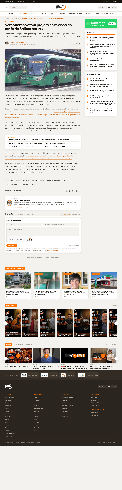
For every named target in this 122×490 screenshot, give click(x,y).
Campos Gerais (106, 1)
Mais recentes (65, 214)
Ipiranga (36, 419)
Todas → (114, 305)
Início (7, 18)
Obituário (65, 403)
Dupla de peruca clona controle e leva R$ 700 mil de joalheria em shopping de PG (37, 143)
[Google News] (115, 7)
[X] (102, 7)
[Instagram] (105, 7)
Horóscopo (65, 400)
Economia (71, 14)
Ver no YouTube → (111, 344)
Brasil (88, 14)
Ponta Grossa (22, 14)
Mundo (7, 425)
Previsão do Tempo (67, 397)
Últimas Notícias (9, 397)
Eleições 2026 (52, 14)
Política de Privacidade (97, 403)
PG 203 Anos (33, 14)
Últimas (11, 14)
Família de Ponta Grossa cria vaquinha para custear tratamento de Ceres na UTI (37, 147)
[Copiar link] (79, 43)
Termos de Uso (95, 405)
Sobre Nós (94, 397)
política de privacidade (52, 250)
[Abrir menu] (6, 7)
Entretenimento (107, 14)
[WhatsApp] (112, 7)
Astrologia (65, 411)
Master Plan (94, 412)
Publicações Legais (67, 414)
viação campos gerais (27, 184)
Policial (63, 14)
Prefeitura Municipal (38, 180)
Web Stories (65, 416)
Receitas (64, 408)
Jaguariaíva (37, 411)
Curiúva (36, 425)
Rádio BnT (114, 1)
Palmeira (36, 403)
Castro (36, 397)
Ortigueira (36, 422)
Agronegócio (8, 416)
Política (43, 14)
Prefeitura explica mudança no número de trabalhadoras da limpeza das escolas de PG (39, 139)
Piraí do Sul (37, 427)
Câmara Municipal (15, 180)
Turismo (96, 14)
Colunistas (8, 427)
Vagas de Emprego (67, 405)
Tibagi (35, 405)
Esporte (80, 14)
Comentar (40, 44)
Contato (93, 400)
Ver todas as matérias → (21, 207)
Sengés (36, 416)
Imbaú (35, 430)
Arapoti (36, 414)
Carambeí (36, 400)
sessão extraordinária (53, 180)
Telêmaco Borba (38, 408)
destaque (26, 180)
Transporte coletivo (11, 184)
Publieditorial (8, 436)
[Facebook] (99, 7)
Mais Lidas (8, 400)
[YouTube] (109, 7)
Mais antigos (76, 214)
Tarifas (65, 180)
